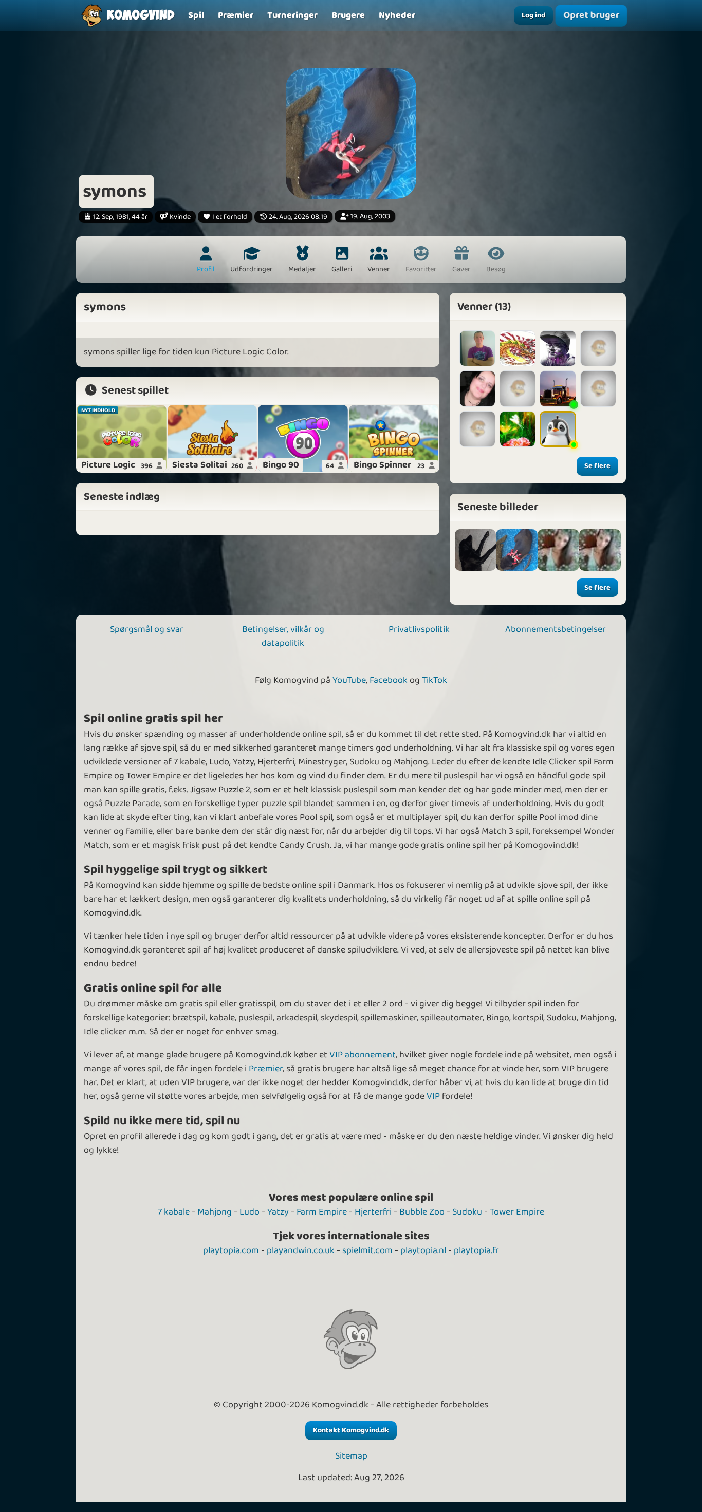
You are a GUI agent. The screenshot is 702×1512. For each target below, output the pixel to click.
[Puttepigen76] (477, 388)
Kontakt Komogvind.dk (351, 1430)
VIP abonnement (362, 1055)
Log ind (533, 15)
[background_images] (475, 550)
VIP (433, 1096)
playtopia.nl (423, 1250)
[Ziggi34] (517, 429)
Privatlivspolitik (419, 629)
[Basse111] (598, 348)
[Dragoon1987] (517, 348)
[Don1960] (558, 388)
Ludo (249, 1212)
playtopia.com (231, 1250)
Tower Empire (517, 1212)
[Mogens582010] (558, 429)
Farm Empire (322, 1212)
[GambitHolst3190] (558, 348)
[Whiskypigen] (517, 388)
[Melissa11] (598, 388)
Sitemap (351, 1456)
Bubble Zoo (422, 1212)
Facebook (389, 680)
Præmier (266, 1068)
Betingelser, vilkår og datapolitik (283, 636)
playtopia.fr (476, 1250)
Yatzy (278, 1212)
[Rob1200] (477, 429)
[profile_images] (517, 550)
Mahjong (214, 1212)
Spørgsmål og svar (146, 629)
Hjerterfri (373, 1212)
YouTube (349, 680)
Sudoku (467, 1212)
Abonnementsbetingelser (555, 629)
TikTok (434, 680)
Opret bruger (591, 15)
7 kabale (174, 1212)
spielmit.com (367, 1250)
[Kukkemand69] (477, 348)
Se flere (597, 466)
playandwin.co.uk (301, 1250)
